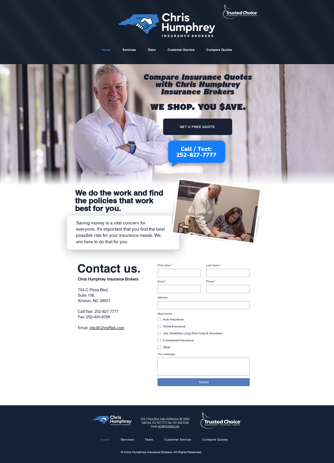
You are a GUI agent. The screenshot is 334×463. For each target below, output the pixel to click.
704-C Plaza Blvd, (93, 290)
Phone (211, 281)
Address (163, 297)
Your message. (167, 354)
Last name (213, 265)
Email (162, 281)
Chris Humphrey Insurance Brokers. (148, 452)
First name (165, 265)
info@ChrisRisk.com (107, 327)
